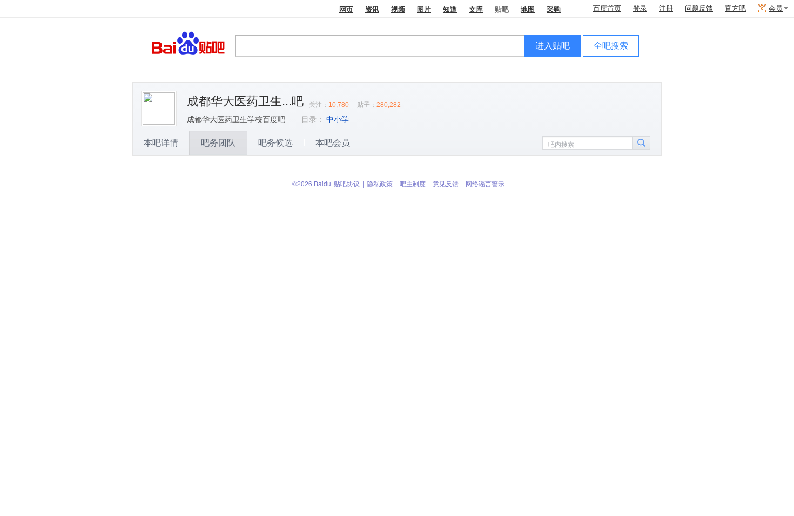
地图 (528, 9)
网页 (346, 9)
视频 (398, 9)
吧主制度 (413, 183)
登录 (640, 8)
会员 (776, 8)
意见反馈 (446, 183)
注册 (666, 8)
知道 (450, 9)
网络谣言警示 (485, 183)
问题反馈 (699, 8)
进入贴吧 (552, 45)
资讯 (372, 9)
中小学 (337, 119)
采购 (554, 9)
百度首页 (607, 8)
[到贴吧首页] (188, 42)
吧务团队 (218, 142)
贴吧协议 (347, 183)
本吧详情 (161, 142)
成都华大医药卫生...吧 (245, 101)
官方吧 (735, 8)
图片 (424, 9)
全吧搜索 (611, 45)
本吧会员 (332, 142)
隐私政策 (380, 183)
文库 (476, 9)
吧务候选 (275, 142)
